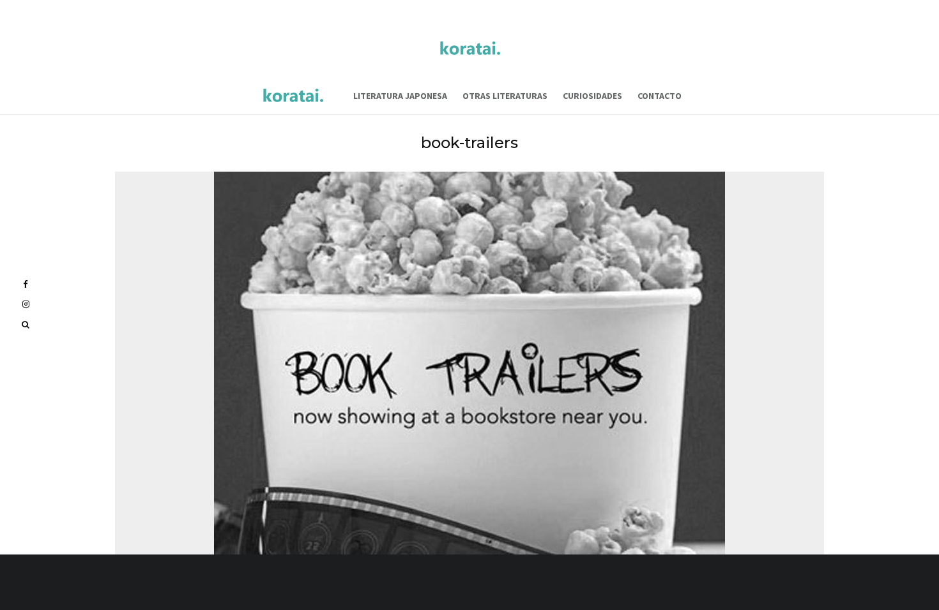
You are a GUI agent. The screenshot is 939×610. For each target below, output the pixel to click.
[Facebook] (25, 284)
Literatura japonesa (400, 95)
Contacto (659, 95)
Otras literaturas (504, 95)
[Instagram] (25, 304)
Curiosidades (592, 95)
